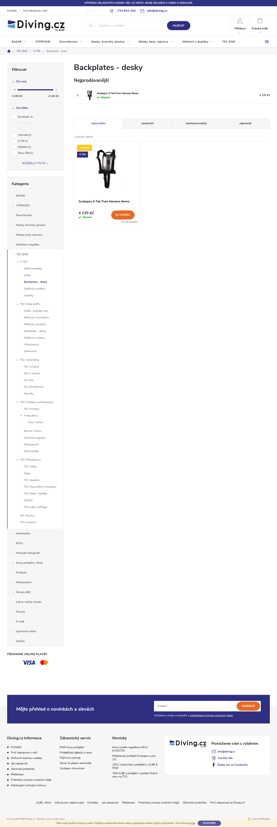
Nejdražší (147, 123)
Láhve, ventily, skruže (28, 602)
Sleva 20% (25, 153)
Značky (20, 641)
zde (193, 823)
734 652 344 (225, 758)
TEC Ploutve (27, 516)
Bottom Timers (32, 431)
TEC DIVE (22, 254)
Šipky (27, 473)
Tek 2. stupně (32, 373)
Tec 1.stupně (31, 366)
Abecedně (245, 123)
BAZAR (20, 195)
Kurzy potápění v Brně (29, 563)
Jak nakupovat (19, 763)
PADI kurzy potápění (72, 747)
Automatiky (23, 533)
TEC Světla (30, 466)
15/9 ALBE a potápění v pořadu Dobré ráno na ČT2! (134, 774)
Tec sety (29, 380)
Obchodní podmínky (23, 769)
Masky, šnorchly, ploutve (30, 225)
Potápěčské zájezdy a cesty (76, 752)
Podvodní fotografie (28, 553)
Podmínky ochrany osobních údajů (31, 780)
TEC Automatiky (29, 360)
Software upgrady (34, 438)
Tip (21, 129)
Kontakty (12, 10)
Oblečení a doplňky (27, 244)
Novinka (24, 123)
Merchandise (31, 451)
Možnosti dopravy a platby (26, 758)
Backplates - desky (35, 282)
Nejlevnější (98, 123)
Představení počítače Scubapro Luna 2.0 (133, 757)
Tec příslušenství (33, 387)
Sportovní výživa (26, 631)
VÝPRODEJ (23, 205)
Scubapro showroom (72, 768)
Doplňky (29, 295)
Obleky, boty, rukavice (29, 235)
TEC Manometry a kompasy (40, 487)
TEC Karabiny (32, 480)
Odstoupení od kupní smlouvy (28, 785)
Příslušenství (31, 344)
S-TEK (24, 262)
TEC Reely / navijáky (35, 493)
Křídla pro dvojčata (35, 324)
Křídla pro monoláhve (36, 317)
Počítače (21, 572)
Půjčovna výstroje (70, 758)
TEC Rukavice (28, 522)
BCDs (19, 543)
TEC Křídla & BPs (30, 304)
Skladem (24, 147)
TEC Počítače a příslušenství (36, 402)
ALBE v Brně (43, 802)
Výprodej (24, 135)
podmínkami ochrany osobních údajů (211, 715)
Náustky (29, 393)
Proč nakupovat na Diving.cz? (227, 802)
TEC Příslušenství (30, 460)
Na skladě (25, 117)
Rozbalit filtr (33, 163)
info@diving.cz (226, 751)
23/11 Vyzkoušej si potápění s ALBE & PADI (134, 766)
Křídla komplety (33, 268)
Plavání (20, 612)
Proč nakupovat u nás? (35, 10)
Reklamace (17, 774)
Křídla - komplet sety (36, 311)
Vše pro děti (23, 592)
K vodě (20, 621)
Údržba (28, 500)
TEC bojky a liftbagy (35, 507)
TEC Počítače (31, 409)
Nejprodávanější (196, 123)
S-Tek (22, 141)
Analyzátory (31, 415)
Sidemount (30, 351)
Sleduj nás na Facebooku (232, 765)
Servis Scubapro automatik (75, 763)
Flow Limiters (36, 422)
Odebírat (248, 706)
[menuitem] (19, 42)
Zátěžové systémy (34, 288)
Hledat (178, 26)
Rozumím (209, 823)
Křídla (27, 275)
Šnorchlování (24, 215)
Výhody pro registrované (69, 802)
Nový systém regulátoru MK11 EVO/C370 (130, 748)
